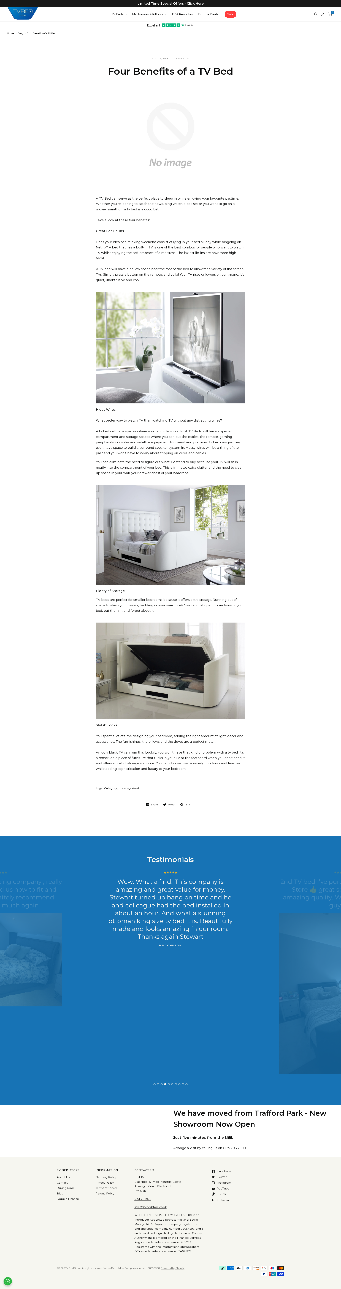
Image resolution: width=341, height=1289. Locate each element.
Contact (62, 1182)
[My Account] (322, 14)
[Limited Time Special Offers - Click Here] (170, 3)
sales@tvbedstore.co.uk (150, 1207)
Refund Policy (105, 1193)
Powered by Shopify (172, 1268)
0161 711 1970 (142, 1198)
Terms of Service (107, 1188)
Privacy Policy (105, 1182)
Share (154, 804)
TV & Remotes (182, 14)
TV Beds (117, 14)
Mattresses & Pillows (147, 14)
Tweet (171, 804)
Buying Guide (66, 1188)
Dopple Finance (68, 1198)
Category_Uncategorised (121, 788)
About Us (63, 1177)
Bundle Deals (208, 14)
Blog (20, 33)
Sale (230, 14)
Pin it (187, 804)
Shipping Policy (106, 1177)
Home (10, 33)
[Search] (315, 14)
